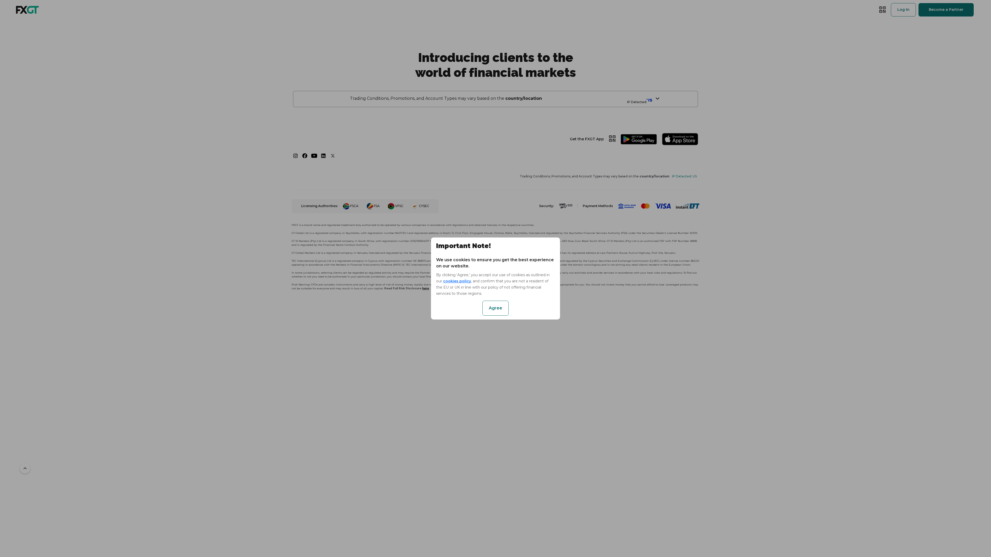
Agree (495, 308)
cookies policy (457, 281)
